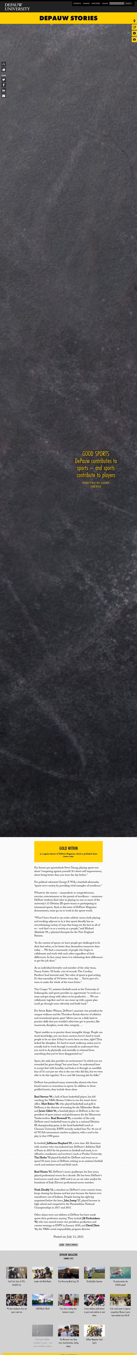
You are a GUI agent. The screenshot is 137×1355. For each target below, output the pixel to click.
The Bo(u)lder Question (94, 1281)
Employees (96, 3)
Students (77, 3)
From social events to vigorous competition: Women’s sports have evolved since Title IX (120, 1312)
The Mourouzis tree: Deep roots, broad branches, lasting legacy (68, 1343)
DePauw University (17, 6)
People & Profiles (71, 1244)
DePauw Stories (68, 18)
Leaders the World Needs (42, 1281)
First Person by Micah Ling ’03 (68, 1281)
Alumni (105, 3)
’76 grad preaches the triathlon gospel (120, 1283)
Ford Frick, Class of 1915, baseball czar (16, 1283)
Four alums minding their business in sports (68, 1310)
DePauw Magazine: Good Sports (94, 1341)
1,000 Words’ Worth (43, 1308)
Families (86, 3)
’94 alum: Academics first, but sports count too (16, 1310)
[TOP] (3, 64)
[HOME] (3, 69)
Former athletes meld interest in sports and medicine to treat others (94, 1312)
